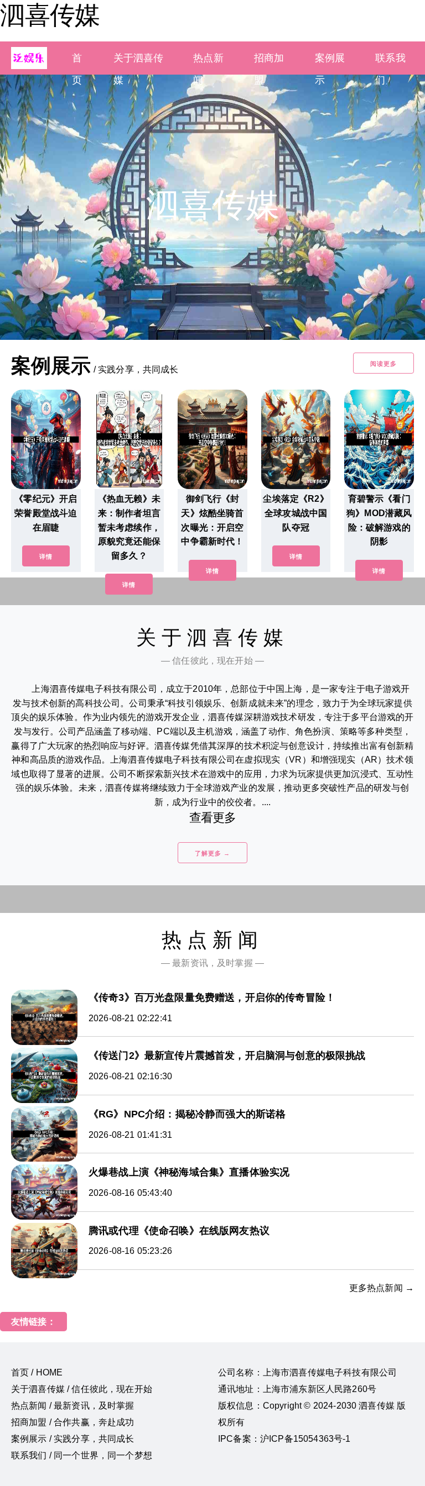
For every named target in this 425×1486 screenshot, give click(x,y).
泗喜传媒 (50, 15)
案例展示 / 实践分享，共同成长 (72, 1438)
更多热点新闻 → (381, 1288)
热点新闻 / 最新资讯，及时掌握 (72, 1405)
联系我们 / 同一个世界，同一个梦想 (81, 1455)
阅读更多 (383, 363)
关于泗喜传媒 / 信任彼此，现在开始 (81, 1389)
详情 (46, 556)
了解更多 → (212, 853)
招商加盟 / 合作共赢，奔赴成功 (72, 1422)
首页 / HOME (37, 1372)
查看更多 (212, 818)
